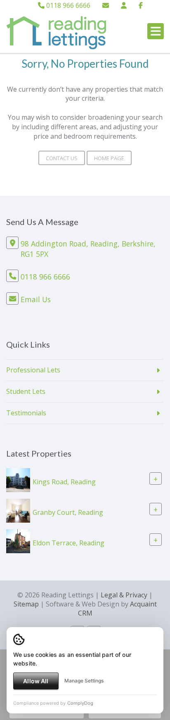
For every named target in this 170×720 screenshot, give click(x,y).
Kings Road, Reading (64, 481)
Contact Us (62, 158)
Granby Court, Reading (68, 511)
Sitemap (26, 604)
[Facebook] (141, 5)
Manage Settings (84, 680)
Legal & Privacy (124, 594)
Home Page (109, 158)
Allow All (35, 680)
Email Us (36, 299)
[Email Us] (105, 5)
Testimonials (26, 412)
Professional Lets (33, 369)
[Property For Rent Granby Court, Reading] (18, 509)
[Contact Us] (124, 5)
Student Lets (25, 391)
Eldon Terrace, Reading (68, 542)
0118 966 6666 (67, 5)
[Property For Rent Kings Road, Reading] (18, 479)
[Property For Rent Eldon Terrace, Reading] (18, 540)
